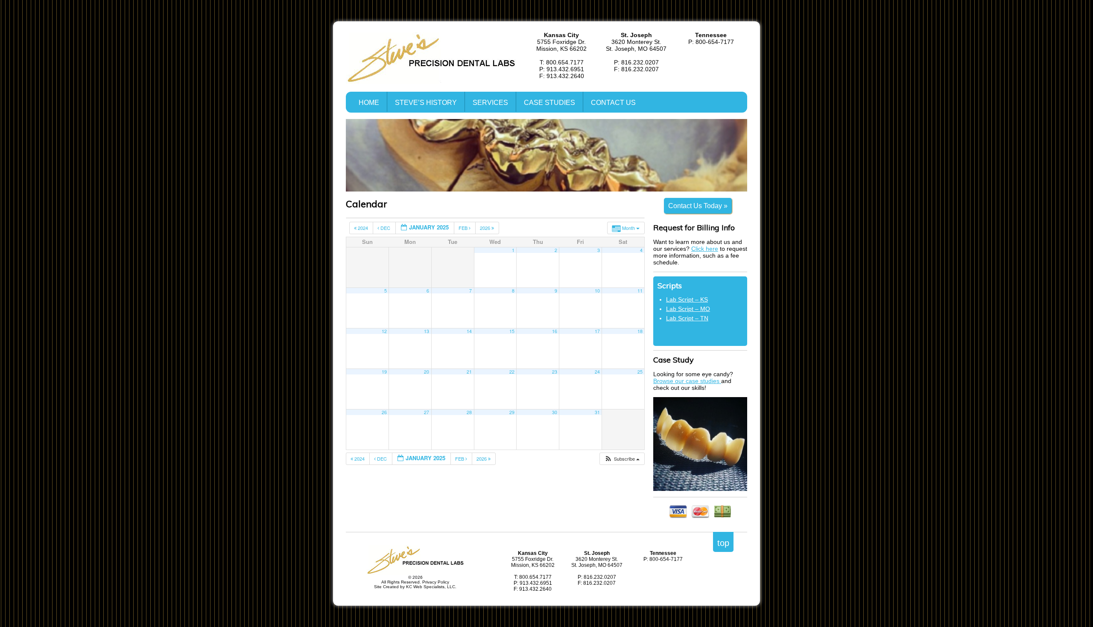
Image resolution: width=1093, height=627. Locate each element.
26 (384, 412)
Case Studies (549, 102)
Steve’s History (426, 102)
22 (511, 372)
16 (554, 331)
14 (469, 331)
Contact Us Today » (698, 205)
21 (469, 372)
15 (511, 331)
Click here (704, 248)
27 (426, 412)
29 (511, 412)
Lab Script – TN (687, 318)
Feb (464, 227)
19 (384, 372)
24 (597, 372)
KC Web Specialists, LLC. (431, 586)
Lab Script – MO (688, 308)
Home (369, 102)
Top (723, 543)
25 (640, 372)
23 (554, 372)
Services (490, 102)
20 (426, 372)
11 (640, 290)
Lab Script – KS (687, 299)
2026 (485, 227)
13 (426, 331)
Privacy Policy (435, 582)
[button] (622, 458)
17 (597, 331)
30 (554, 412)
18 (640, 331)
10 (597, 290)
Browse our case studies (687, 380)
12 (384, 331)
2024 (363, 227)
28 (469, 412)
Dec (385, 227)
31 (597, 412)
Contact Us (613, 102)
